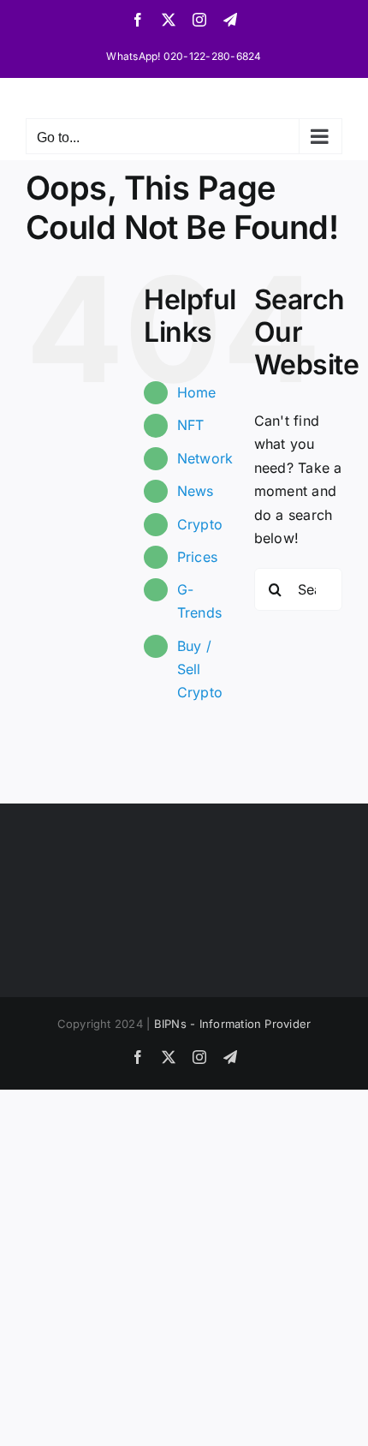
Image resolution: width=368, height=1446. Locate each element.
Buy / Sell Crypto (200, 669)
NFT (191, 424)
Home (197, 392)
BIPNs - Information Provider (233, 1024)
